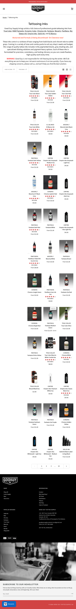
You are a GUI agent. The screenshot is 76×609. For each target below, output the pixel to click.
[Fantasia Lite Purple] (50, 410)
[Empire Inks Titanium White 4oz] (50, 377)
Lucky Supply (7, 494)
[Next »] (66, 466)
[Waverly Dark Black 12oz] (66, 115)
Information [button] (43, 488)
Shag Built (6, 531)
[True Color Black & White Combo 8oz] (50, 343)
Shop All (6, 492)
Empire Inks (32, 33)
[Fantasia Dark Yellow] (34, 149)
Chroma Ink (41, 31)
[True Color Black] (34, 82)
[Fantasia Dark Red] (34, 216)
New (5, 496)
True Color (8, 31)
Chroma (6, 518)
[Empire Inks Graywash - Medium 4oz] (50, 149)
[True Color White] (34, 115)
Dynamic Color (30, 31)
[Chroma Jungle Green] (34, 280)
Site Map (41, 503)
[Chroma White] (66, 343)
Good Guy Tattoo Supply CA (63, 604)
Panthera (65, 31)
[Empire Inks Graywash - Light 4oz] (66, 149)
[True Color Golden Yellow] (50, 82)
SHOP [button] (5, 488)
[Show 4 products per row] (71, 69)
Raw (5, 516)
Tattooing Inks (13, 17)
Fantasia (50, 31)
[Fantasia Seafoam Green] (34, 410)
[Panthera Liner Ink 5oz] (50, 280)
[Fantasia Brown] (66, 247)
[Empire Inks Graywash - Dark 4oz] (66, 182)
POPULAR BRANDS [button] (9, 509)
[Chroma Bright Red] (34, 314)
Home (5, 17)
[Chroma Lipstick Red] (50, 182)
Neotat (5, 529)
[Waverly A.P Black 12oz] (34, 182)
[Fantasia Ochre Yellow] (34, 343)
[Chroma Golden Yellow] (66, 410)
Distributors (42, 498)
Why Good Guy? (43, 494)
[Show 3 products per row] (67, 69)
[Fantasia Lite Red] (66, 280)
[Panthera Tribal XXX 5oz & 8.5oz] (34, 247)
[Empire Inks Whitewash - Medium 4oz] (50, 440)
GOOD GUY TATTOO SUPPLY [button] (47, 509)
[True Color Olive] (66, 314)
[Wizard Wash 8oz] (34, 377)
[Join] (71, 593)
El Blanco (52, 33)
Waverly (58, 31)
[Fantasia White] (50, 216)
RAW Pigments (18, 31)
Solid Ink (41, 33)
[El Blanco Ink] (50, 115)
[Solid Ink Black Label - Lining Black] (66, 440)
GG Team (41, 496)
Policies (41, 501)
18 (59, 466)
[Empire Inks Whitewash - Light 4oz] (34, 440)
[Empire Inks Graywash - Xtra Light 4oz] (66, 216)
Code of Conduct (43, 505)
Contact (41, 492)
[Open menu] (6, 8)
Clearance (6, 498)
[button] (34, 96)
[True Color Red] (66, 82)
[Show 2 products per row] (63, 69)
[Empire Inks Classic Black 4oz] (66, 377)
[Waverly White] (50, 247)
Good (5, 526)
